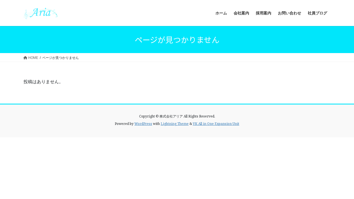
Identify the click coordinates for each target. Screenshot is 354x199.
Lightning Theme (175, 123)
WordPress (143, 123)
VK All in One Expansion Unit (216, 123)
